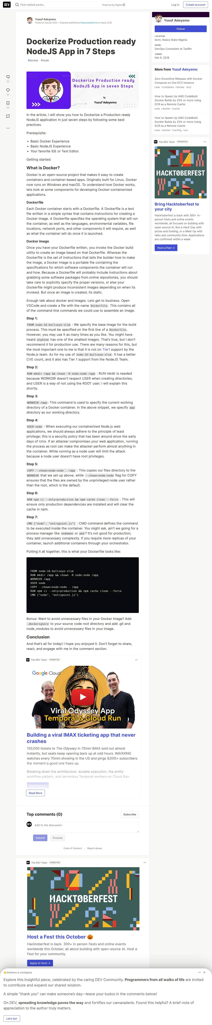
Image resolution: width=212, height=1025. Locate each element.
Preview (58, 838)
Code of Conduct (72, 848)
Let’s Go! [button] (11, 1018)
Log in (175, 4)
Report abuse (94, 848)
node (45, 60)
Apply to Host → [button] (40, 963)
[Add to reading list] (8, 105)
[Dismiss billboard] (204, 972)
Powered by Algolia (112, 4)
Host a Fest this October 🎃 (60, 937)
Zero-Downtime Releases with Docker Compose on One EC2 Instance (178, 82)
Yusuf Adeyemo (45, 19)
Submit (40, 838)
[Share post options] (8, 128)
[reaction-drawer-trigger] (8, 78)
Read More (35, 793)
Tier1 (106, 349)
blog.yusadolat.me (89, 22)
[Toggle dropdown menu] (136, 659)
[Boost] (8, 116)
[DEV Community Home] (7, 4)
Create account (195, 4)
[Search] (17, 5)
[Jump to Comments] (8, 91)
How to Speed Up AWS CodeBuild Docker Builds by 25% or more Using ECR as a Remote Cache (177, 102)
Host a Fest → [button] (166, 247)
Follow (181, 28)
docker (33, 60)
